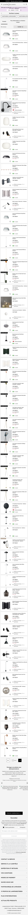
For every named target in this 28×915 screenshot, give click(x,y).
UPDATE (13, 10)
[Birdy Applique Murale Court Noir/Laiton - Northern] (14, 133)
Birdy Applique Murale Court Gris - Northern (19, 675)
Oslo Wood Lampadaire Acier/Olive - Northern (19, 468)
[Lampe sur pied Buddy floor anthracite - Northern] (14, 666)
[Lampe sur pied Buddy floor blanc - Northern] (14, 581)
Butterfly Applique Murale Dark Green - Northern (20, 348)
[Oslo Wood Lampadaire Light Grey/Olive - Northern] (14, 387)
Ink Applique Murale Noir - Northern (19, 503)
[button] (10, 39)
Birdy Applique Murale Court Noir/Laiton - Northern (18, 130)
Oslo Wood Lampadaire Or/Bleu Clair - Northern (20, 492)
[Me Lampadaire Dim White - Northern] (14, 82)
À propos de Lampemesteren (11, 891)
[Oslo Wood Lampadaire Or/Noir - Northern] (14, 423)
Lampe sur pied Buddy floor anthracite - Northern (20, 663)
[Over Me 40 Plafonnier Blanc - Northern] (14, 70)
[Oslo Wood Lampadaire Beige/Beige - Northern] (14, 94)
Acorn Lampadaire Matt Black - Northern (18, 552)
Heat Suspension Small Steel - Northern (18, 323)
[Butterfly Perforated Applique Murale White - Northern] (14, 363)
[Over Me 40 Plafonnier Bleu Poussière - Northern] (14, 34)
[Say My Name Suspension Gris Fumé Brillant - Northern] (14, 593)
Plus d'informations (9, 896)
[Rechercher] (24, 4)
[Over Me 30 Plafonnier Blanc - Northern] (14, 46)
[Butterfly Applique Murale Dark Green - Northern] (14, 351)
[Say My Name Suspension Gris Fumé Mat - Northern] (14, 715)
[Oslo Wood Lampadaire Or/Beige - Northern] (14, 447)
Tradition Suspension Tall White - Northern (19, 118)
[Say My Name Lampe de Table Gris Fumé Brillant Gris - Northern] (14, 617)
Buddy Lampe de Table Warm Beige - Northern (20, 736)
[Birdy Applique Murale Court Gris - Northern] (14, 678)
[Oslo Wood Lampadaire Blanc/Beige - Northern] (14, 375)
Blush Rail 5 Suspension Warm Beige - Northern (20, 166)
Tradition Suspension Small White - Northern (19, 142)
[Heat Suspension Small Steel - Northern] (14, 326)
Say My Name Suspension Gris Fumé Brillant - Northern (19, 589)
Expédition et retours (9, 868)
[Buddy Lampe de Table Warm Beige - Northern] (14, 739)
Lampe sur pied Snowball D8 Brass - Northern (19, 250)
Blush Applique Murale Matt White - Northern (19, 298)
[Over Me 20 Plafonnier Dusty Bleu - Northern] (14, 217)
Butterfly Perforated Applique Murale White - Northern (20, 360)
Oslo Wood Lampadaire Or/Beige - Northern (19, 444)
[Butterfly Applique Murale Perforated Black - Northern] (14, 605)
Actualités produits (9, 900)
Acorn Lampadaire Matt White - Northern (18, 565)
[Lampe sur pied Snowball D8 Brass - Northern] (14, 253)
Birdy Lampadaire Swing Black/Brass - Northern (20, 748)
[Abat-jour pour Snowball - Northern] (14, 314)
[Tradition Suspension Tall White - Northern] (14, 121)
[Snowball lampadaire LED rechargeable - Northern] (14, 483)
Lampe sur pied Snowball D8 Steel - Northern (19, 238)
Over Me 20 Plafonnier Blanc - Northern (20, 285)
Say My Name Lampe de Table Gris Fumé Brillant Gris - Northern (19, 614)
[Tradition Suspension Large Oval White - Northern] (14, 58)
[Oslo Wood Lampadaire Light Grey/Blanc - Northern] (14, 459)
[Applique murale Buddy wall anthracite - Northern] (14, 181)
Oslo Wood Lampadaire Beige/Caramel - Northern (20, 262)
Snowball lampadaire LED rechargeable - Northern (17, 480)
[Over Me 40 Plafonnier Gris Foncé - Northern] (14, 157)
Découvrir (17, 8)
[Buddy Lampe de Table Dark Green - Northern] (14, 278)
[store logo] (10, 4)
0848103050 (21, 908)
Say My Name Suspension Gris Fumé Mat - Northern (19, 711)
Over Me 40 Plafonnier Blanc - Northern (20, 66)
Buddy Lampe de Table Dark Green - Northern (19, 274)
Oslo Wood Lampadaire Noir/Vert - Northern (19, 432)
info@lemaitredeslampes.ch (14, 910)
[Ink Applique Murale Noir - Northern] (14, 507)
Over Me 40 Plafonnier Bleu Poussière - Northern (20, 31)
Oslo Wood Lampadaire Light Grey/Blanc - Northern (18, 456)
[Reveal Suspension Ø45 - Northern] (14, 690)
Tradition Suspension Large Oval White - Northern (20, 55)
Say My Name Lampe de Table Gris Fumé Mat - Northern (19, 723)
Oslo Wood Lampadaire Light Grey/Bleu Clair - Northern (18, 408)
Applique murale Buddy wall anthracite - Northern (18, 178)
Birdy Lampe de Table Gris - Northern (20, 201)
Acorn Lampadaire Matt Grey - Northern (18, 516)
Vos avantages (6, 873)
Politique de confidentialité (21, 852)
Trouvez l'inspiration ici (13, 813)
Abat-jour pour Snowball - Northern (19, 310)
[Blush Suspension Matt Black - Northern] (14, 339)
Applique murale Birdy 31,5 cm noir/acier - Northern (18, 626)
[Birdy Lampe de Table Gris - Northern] (14, 205)
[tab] (14, 859)
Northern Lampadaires (9, 16)
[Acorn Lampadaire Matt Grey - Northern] (14, 519)
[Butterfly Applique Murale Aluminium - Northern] (14, 193)
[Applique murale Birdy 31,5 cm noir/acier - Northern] (14, 629)
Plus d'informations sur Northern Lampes (17, 21)
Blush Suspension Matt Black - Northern (18, 335)
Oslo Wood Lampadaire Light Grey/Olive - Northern (18, 384)
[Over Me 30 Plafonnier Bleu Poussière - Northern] (14, 229)
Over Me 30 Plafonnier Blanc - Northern (20, 42)
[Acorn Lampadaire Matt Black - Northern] (14, 556)
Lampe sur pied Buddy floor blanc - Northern (19, 577)
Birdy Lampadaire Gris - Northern (19, 527)
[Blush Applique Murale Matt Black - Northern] (14, 108)
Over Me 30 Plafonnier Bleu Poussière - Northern (20, 226)
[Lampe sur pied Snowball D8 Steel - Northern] (14, 241)
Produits (4, 21)
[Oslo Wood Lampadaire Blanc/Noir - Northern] (14, 399)
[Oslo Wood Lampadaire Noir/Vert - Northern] (14, 435)
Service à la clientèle (9, 864)
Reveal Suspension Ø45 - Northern (19, 686)
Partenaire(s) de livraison (11, 887)
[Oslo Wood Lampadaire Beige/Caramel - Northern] (14, 265)
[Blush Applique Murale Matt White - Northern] (14, 302)
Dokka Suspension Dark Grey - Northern (18, 638)
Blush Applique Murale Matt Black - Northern (19, 103)
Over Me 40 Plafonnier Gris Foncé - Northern (19, 154)
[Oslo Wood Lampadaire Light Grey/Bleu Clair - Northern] (14, 411)
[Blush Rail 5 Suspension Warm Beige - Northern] (14, 169)
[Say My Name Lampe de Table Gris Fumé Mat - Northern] (14, 727)
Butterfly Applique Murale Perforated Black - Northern (20, 602)
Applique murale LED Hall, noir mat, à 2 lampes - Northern (20, 651)
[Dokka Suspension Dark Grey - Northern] (14, 642)
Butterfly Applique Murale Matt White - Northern (20, 699)
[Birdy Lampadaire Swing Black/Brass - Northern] (14, 751)
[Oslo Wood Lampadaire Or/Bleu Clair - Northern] (14, 495)
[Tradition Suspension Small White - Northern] (14, 145)
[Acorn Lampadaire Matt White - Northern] (14, 568)
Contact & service (8, 859)
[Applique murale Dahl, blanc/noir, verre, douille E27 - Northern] (14, 544)
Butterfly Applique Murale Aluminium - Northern (20, 190)
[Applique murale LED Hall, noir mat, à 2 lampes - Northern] (14, 654)
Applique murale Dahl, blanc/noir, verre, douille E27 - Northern (19, 540)
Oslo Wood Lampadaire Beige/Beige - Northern (20, 91)
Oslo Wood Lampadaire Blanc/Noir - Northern (19, 396)
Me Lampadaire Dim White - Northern (20, 78)
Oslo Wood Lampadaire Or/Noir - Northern (19, 420)
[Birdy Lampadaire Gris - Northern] (14, 532)
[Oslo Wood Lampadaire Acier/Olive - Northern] (14, 471)
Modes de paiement (8, 877)
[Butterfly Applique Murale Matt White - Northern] (14, 702)
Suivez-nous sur (7, 882)
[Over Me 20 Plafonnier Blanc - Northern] (14, 290)
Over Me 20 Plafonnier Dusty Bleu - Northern (19, 214)
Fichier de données (18, 110)
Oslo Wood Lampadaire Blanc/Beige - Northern (20, 372)
